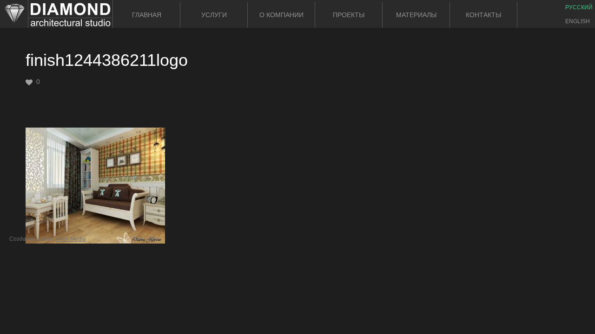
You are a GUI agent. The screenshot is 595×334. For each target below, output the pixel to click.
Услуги (214, 15)
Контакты (483, 15)
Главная (146, 15)
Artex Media (71, 239)
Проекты (348, 15)
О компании (281, 15)
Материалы (416, 15)
